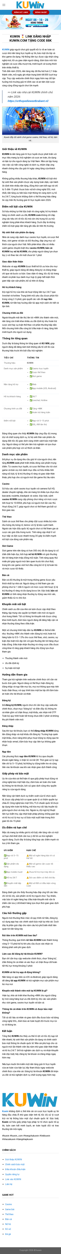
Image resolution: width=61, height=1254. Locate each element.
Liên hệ (8, 1184)
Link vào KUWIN (13, 1179)
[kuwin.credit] (30, 5)
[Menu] (4, 4)
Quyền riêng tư (12, 1174)
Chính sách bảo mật (15, 1164)
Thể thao (9, 1214)
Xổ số (8, 1229)
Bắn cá (8, 1219)
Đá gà (8, 1234)
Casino (8, 1204)
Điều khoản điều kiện (15, 1169)
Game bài (9, 1209)
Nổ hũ (8, 1224)
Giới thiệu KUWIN (13, 1159)
